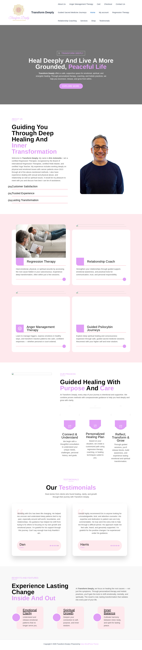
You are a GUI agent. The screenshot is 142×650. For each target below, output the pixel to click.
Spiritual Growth (69, 611)
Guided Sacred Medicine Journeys (72, 12)
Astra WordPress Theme (89, 644)
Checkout (108, 4)
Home (92, 12)
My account (104, 12)
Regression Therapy (120, 12)
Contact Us (120, 4)
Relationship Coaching (67, 21)
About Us (62, 4)
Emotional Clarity (30, 611)
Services (84, 21)
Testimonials (104, 21)
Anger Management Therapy (81, 4)
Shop (93, 21)
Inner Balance (109, 611)
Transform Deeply (42, 12)
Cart (98, 4)
